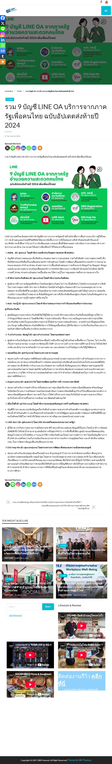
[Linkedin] (23, 148)
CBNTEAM (8, 558)
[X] (7, 148)
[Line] (12, 148)
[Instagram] (18, 148)
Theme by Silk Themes (79, 760)
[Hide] (1, 67)
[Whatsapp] (28, 148)
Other (19, 91)
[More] (40, 148)
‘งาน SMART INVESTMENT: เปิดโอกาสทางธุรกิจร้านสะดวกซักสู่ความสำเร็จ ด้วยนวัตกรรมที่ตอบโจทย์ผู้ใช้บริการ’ (27, 550)
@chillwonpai (15, 615)
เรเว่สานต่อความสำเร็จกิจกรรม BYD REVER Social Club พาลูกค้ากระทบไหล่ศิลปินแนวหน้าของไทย (27, 587)
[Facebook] (2, 18)
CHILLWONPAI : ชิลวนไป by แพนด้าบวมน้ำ (81, 689)
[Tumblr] (2, 56)
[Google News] (34, 148)
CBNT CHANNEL (65, 595)
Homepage (9, 91)
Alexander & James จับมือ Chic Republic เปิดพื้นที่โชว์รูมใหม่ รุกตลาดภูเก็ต (81, 551)
